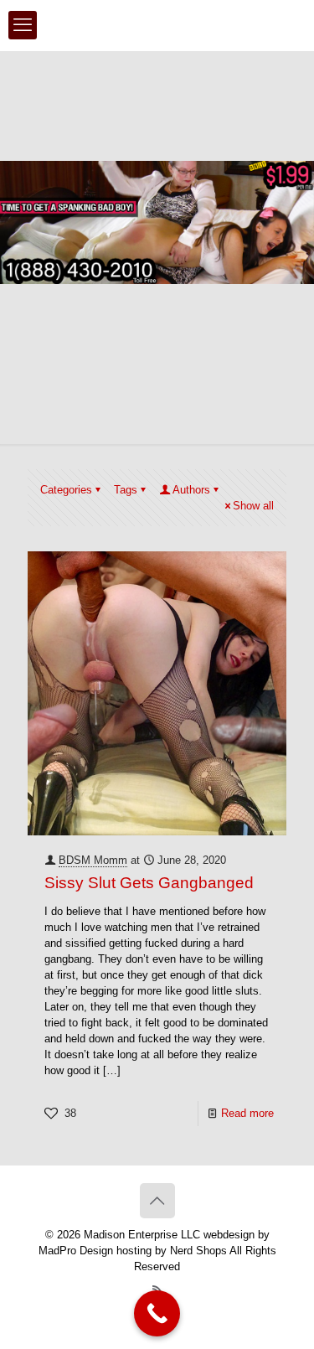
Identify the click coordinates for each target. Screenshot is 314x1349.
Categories (66, 489)
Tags (125, 489)
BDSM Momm (93, 860)
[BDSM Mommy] (157, 25)
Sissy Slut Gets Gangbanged (149, 883)
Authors (191, 489)
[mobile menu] (22, 25)
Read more (247, 1113)
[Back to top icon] (157, 1200)
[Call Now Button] (157, 1313)
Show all (253, 505)
